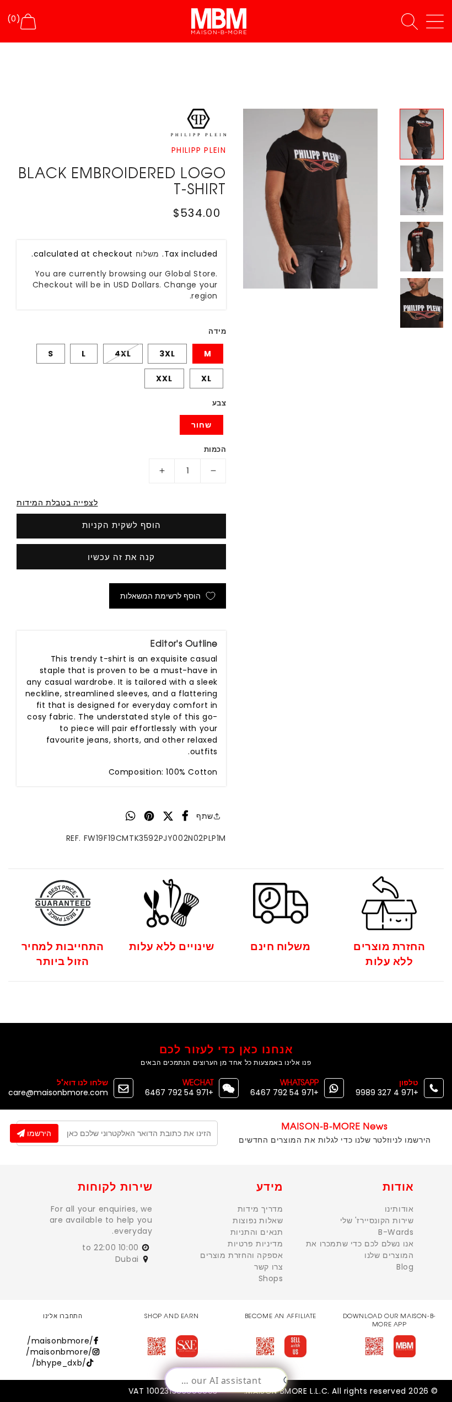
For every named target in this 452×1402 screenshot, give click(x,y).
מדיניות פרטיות (255, 1243)
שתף (204, 816)
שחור (201, 424)
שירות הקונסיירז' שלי (377, 1220)
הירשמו (38, 1133)
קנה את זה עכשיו (121, 557)
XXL (164, 378)
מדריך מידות (260, 1208)
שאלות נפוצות (258, 1220)
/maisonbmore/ (60, 1340)
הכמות (215, 449)
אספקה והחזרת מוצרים (241, 1255)
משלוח (148, 253)
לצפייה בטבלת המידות (57, 502)
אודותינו (399, 1208)
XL (206, 378)
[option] (310, 198)
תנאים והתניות (256, 1232)
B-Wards (395, 1232)
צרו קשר (268, 1266)
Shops (271, 1278)
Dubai (128, 1259)
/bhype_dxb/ (59, 1362)
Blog (404, 1266)
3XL (167, 353)
